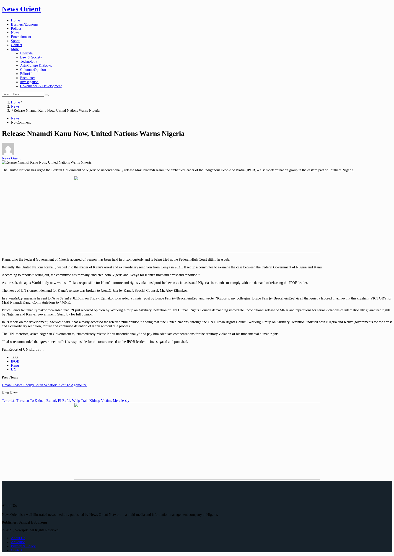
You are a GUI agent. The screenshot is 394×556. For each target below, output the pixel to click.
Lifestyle (26, 53)
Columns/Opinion (33, 69)
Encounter (27, 78)
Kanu (15, 365)
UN (13, 369)
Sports (15, 41)
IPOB (15, 361)
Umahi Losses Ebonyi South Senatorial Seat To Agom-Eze (44, 385)
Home (15, 20)
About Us (18, 538)
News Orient (21, 9)
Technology (28, 61)
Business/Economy (25, 24)
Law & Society (31, 57)
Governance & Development (41, 86)
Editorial (26, 74)
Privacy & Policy (23, 546)
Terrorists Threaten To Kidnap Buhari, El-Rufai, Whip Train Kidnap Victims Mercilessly (65, 400)
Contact (16, 45)
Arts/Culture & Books (36, 65)
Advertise (18, 542)
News (15, 32)
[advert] (197, 252)
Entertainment (21, 37)
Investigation (29, 82)
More (15, 49)
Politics (16, 28)
